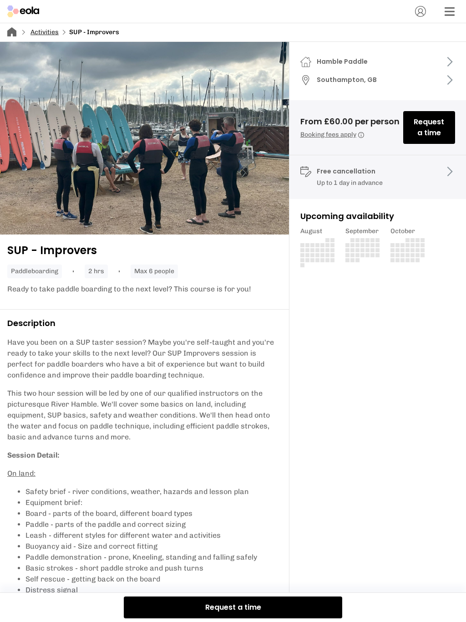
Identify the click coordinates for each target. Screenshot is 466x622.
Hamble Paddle (342, 61)
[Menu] (450, 11)
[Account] (420, 11)
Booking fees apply (328, 134)
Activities (44, 32)
